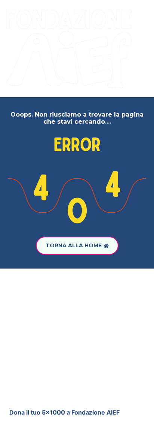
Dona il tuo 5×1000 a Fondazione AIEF (64, 412)
